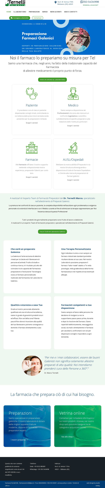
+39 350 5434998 (43, 469)
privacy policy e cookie (65, 483)
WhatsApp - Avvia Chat (90, 5)
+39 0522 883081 (40, 466)
